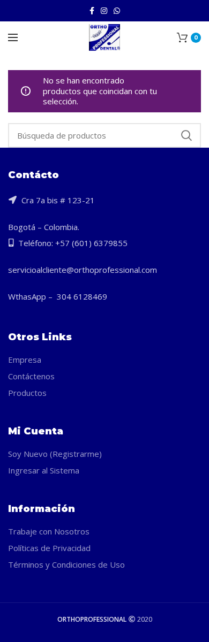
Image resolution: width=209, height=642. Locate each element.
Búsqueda (186, 135)
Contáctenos (31, 376)
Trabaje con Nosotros (48, 531)
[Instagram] (104, 11)
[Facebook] (92, 11)
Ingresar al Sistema (43, 470)
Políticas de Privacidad (49, 547)
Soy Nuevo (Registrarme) (55, 453)
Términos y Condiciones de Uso (66, 564)
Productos (27, 392)
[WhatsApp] (116, 11)
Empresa (24, 359)
